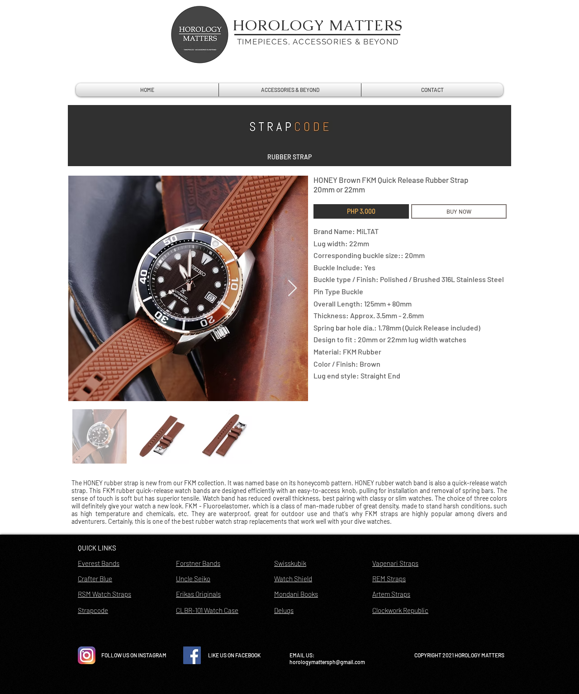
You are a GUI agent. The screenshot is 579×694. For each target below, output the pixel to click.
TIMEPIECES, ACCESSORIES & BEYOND (318, 41)
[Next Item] (292, 288)
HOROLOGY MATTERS (318, 25)
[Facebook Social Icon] (192, 655)
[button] (289, 157)
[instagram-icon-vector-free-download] (86, 655)
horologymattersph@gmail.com (327, 662)
